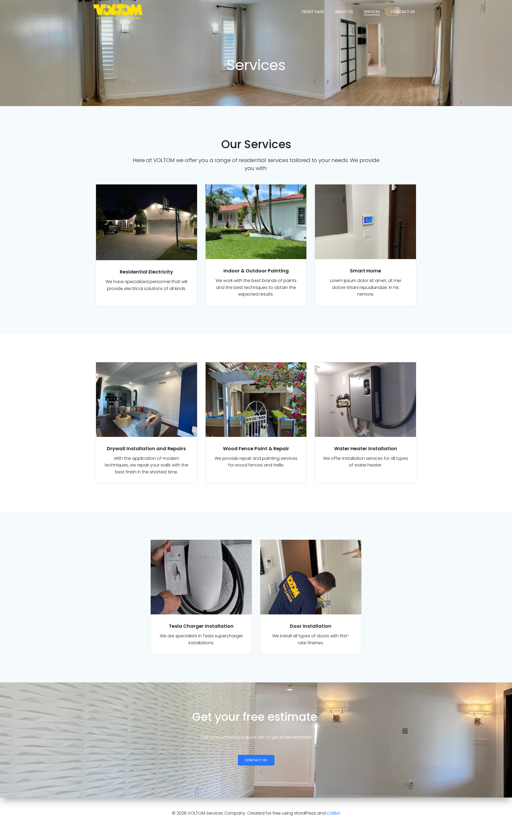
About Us (344, 11)
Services (372, 11)
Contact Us (403, 11)
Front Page (313, 11)
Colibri (333, 813)
